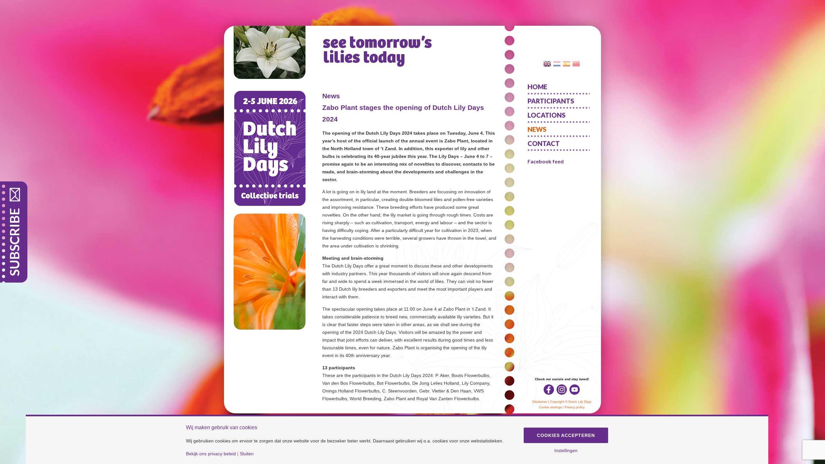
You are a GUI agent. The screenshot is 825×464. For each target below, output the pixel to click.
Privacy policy (575, 407)
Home (537, 87)
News (537, 129)
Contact (544, 143)
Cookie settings (550, 407)
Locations (547, 115)
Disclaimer (539, 401)
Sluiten (247, 453)
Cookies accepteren (566, 435)
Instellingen (566, 450)
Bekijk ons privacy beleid (211, 453)
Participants (551, 101)
